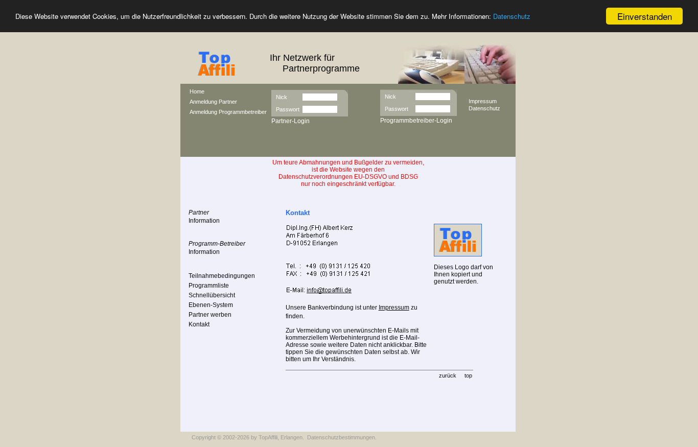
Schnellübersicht (212, 295)
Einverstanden (644, 16)
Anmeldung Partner (213, 102)
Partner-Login (290, 121)
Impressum (483, 101)
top (468, 375)
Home (197, 91)
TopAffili (268, 437)
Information (204, 220)
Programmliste (209, 285)
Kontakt (199, 324)
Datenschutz (511, 16)
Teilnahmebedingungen (222, 275)
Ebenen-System (211, 305)
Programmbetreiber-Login (416, 120)
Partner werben (210, 314)
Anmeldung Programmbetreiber (228, 112)
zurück (447, 375)
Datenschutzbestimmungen (341, 437)
